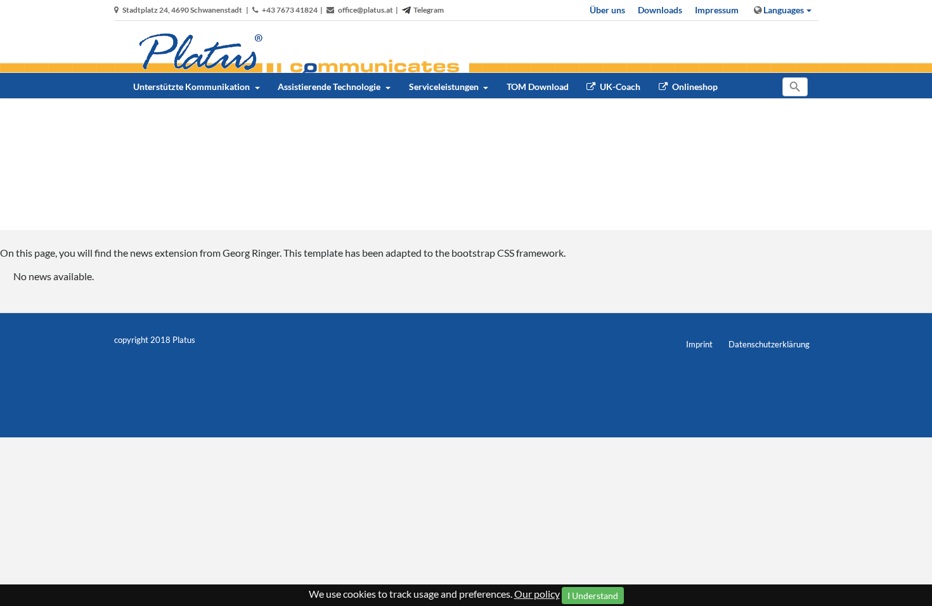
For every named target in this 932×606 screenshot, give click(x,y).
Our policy (537, 594)
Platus (183, 340)
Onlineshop (694, 86)
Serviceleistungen (445, 86)
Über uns (607, 9)
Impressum (717, 9)
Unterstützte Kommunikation (192, 86)
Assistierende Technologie (330, 86)
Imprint (699, 344)
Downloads (660, 9)
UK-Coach (619, 86)
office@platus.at (365, 10)
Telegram (428, 10)
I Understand (592, 595)
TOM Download (538, 86)
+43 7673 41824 (290, 10)
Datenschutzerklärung (769, 344)
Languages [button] (782, 9)
